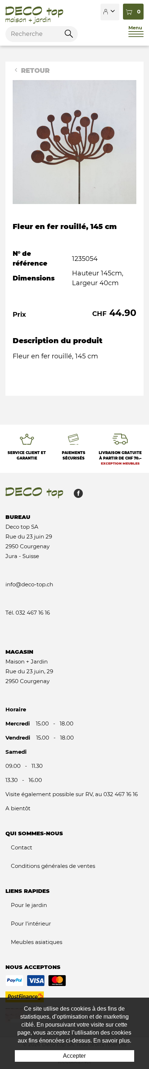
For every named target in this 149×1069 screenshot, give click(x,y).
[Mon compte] (110, 12)
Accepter (74, 1056)
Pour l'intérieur (31, 923)
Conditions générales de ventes (53, 865)
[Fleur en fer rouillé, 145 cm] (74, 142)
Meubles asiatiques (36, 942)
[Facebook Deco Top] (75, 495)
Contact (21, 847)
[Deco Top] (34, 12)
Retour (34, 71)
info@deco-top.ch (29, 584)
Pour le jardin (29, 905)
